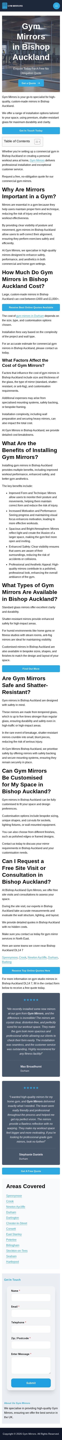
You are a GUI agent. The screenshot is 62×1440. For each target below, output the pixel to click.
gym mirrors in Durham (30, 315)
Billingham (12, 1245)
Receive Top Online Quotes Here (31, 970)
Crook (22, 957)
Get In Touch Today (31, 130)
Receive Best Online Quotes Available (31, 307)
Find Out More (31, 668)
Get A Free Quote (31, 1171)
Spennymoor (10, 957)
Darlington (12, 1217)
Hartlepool (12, 1261)
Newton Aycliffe (37, 957)
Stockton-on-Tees (17, 1250)
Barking (7, 961)
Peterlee (11, 1239)
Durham (53, 957)
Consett (11, 1228)
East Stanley (14, 1234)
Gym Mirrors (37, 160)
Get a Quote (29, 83)
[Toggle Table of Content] (35, 142)
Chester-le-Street (16, 1223)
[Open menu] (56, 5)
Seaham (11, 1256)
